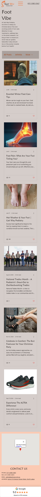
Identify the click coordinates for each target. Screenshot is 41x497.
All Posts (7, 55)
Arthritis (18, 55)
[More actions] (34, 90)
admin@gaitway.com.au (13, 477)
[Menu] (20, 3)
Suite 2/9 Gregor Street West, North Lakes (21, 479)
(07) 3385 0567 (33, 3)
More (28, 55)
